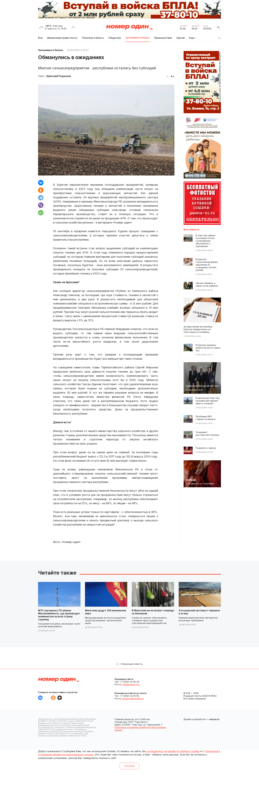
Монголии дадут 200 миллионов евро (105, 612)
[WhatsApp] (40, 212)
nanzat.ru (214, 719)
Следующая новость (132, 664)
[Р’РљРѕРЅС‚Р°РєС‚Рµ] (40, 182)
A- (168, 76)
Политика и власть (93, 37)
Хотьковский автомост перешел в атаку (199, 612)
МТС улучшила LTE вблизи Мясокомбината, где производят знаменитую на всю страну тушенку (59, 615)
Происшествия (163, 37)
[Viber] (40, 205)
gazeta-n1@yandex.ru (133, 698)
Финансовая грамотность (62, 37)
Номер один (129, 27)
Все (40, 37)
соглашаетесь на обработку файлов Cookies (172, 751)
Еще (191, 37)
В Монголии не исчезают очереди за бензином (153, 612)
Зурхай (180, 37)
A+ (172, 76)
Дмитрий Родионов (58, 76)
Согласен (129, 766)
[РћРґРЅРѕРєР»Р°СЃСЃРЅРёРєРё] (40, 190)
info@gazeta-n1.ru (131, 684)
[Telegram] (40, 197)
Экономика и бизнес (137, 37)
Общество (114, 37)
